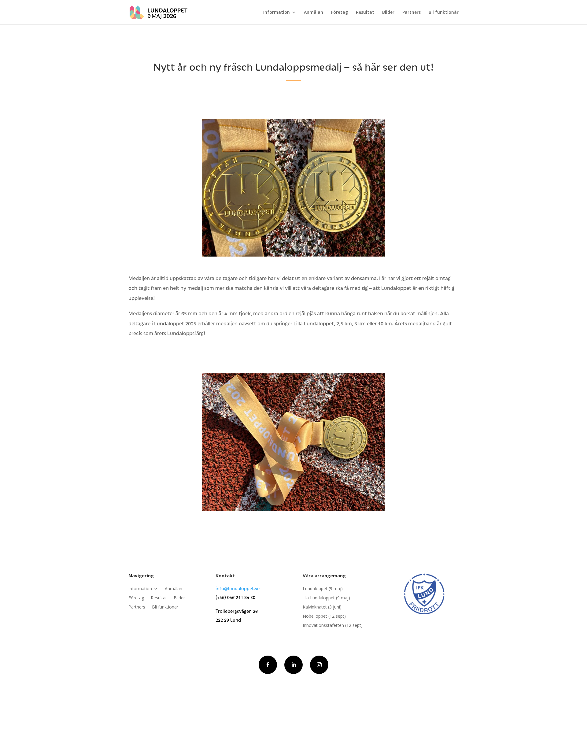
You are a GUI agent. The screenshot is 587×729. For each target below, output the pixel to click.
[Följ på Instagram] (319, 665)
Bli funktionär (444, 12)
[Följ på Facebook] (268, 665)
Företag (339, 12)
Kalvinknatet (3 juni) (322, 607)
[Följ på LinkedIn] (293, 665)
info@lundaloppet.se (238, 588)
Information (276, 12)
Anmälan (313, 12)
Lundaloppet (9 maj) (323, 589)
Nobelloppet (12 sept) (324, 616)
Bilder (388, 12)
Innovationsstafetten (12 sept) (333, 625)
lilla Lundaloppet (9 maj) (326, 598)
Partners (411, 12)
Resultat (365, 12)
